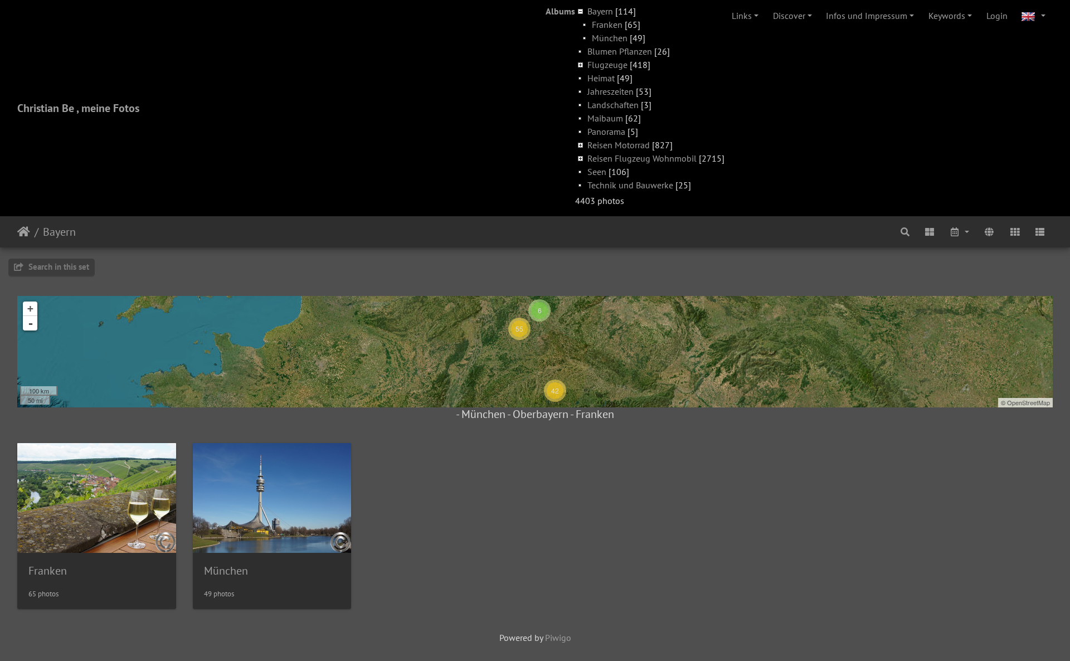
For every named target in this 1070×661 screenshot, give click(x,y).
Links (742, 15)
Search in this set (57, 266)
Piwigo (558, 637)
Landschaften (613, 104)
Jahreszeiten (610, 91)
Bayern (600, 11)
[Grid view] (1015, 232)
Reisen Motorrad (618, 144)
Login (997, 15)
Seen (596, 171)
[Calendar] (959, 232)
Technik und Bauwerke (630, 185)
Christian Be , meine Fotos (78, 108)
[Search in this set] (905, 232)
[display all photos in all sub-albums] (929, 232)
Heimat (601, 78)
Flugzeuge (607, 64)
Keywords (946, 15)
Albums (560, 11)
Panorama (606, 131)
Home (23, 231)
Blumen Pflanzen (619, 51)
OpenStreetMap (1028, 402)
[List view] (1040, 232)
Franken (607, 24)
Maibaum (605, 118)
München (610, 37)
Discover (789, 15)
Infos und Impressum (866, 15)
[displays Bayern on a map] (989, 232)
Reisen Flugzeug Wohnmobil (642, 158)
